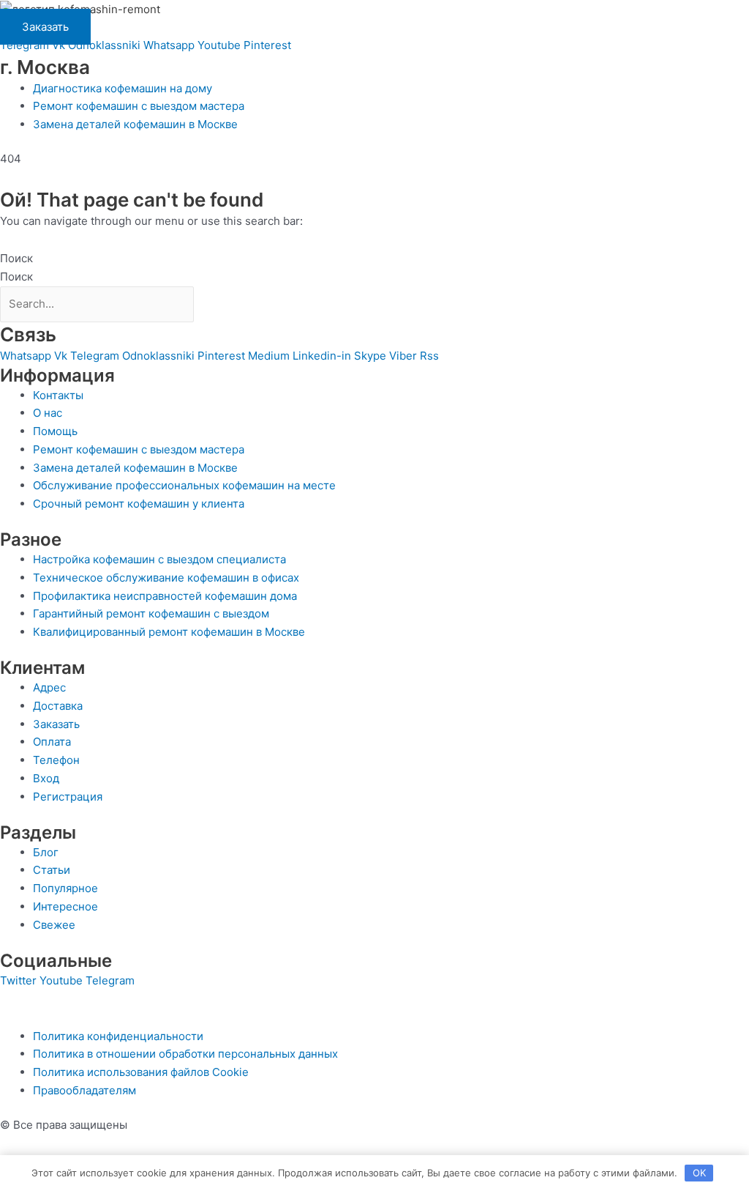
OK (699, 1173)
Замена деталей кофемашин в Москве (135, 124)
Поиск (16, 258)
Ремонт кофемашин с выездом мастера (138, 106)
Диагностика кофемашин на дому (122, 88)
